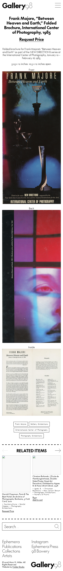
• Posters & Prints (41, 494)
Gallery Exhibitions (39, 424)
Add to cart (38, 500)
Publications (12, 546)
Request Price (31, 39)
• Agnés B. (38, 489)
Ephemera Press (44, 546)
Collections (11, 551)
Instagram (39, 541)
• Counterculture (10, 504)
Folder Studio (18, 566)
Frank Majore (20, 424)
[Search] (31, 527)
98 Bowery (40, 551)
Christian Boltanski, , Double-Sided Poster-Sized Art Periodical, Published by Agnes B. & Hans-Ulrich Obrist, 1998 (46, 481)
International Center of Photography (31, 430)
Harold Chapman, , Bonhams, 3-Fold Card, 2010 (16, 497)
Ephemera (11, 541)
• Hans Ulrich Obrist (51, 491)
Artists (7, 555)
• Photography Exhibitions (11, 507)
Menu (58, 5)
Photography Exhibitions (31, 436)
